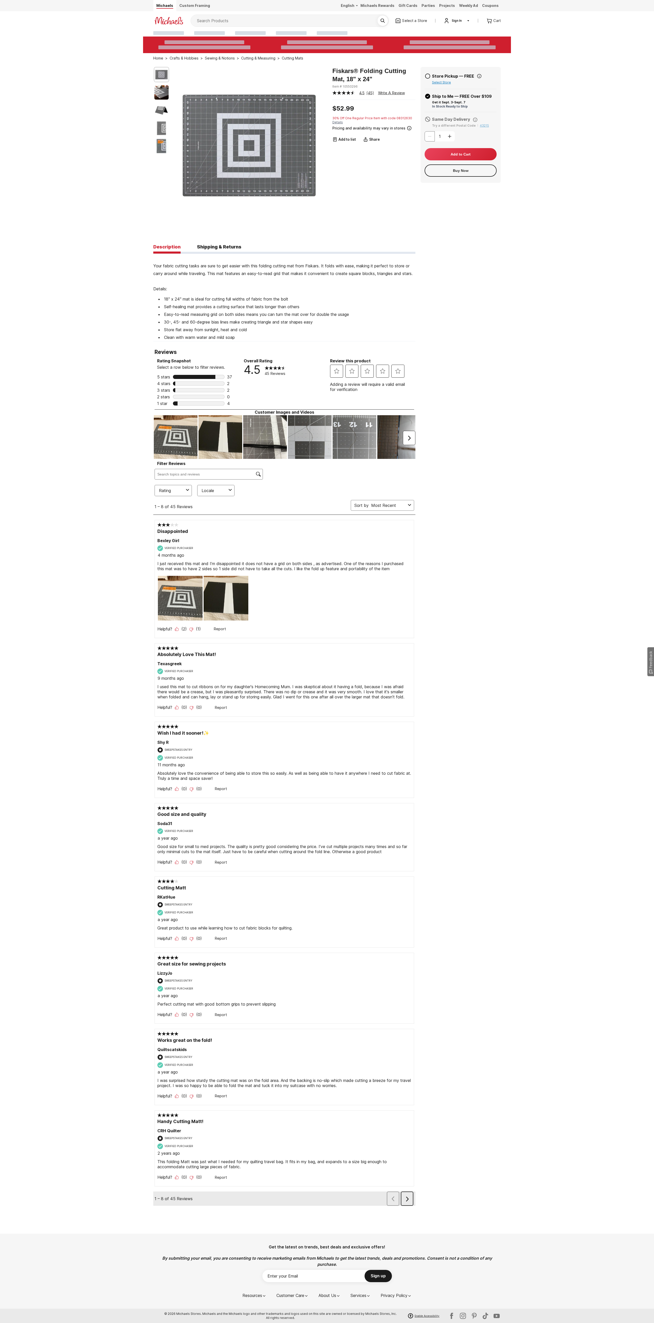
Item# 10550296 (345, 86)
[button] (373, 127)
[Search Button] (383, 21)
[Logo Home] (168, 21)
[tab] (167, 247)
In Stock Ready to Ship (450, 106)
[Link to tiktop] (485, 1316)
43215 (484, 125)
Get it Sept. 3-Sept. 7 (448, 102)
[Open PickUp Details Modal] (479, 76)
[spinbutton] (440, 136)
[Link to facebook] (452, 1316)
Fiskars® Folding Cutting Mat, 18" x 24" (369, 74)
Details (337, 122)
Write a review (391, 93)
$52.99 (343, 108)
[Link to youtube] (497, 1316)
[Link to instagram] (463, 1316)
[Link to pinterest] (474, 1316)
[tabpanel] (284, 297)
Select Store (441, 82)
